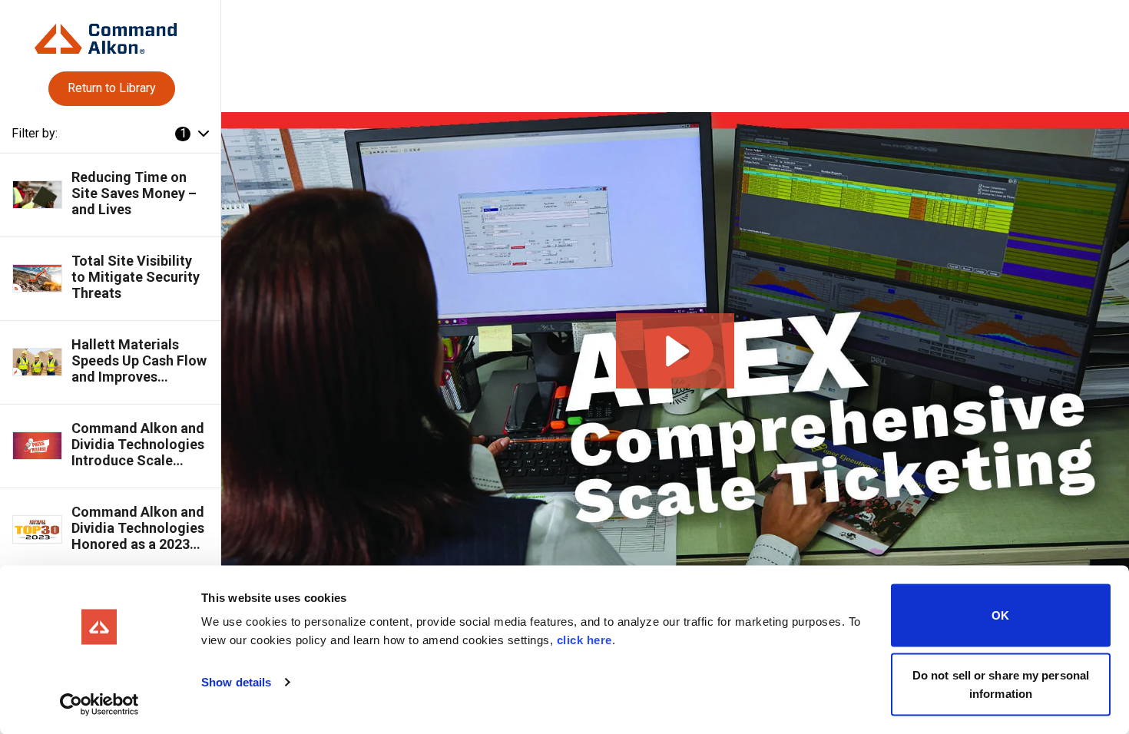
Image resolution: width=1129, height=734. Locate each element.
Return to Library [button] (112, 88)
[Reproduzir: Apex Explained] (675, 351)
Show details (236, 682)
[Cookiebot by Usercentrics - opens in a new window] (99, 704)
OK (1000, 615)
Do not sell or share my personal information (1000, 683)
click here (584, 639)
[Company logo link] (110, 33)
